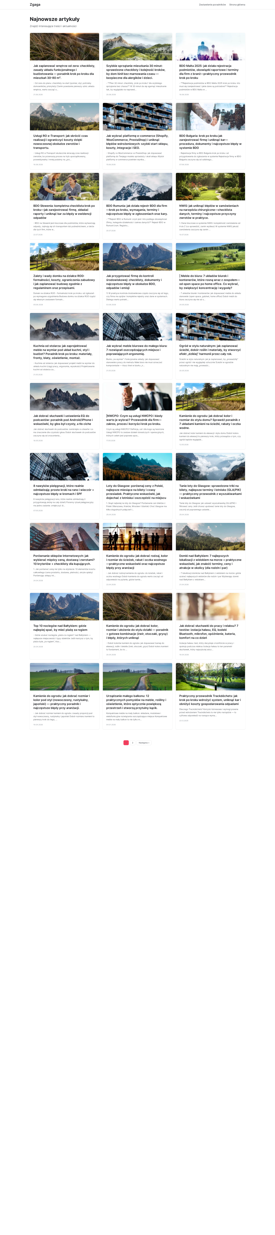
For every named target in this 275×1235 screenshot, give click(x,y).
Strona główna (237, 4)
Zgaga (35, 4)
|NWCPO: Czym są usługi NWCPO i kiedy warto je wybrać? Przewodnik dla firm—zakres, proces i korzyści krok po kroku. (134, 420)
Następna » (144, 743)
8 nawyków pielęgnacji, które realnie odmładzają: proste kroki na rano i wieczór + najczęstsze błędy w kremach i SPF (63, 490)
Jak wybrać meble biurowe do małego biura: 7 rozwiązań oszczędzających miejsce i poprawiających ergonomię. (136, 350)
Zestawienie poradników (212, 4)
